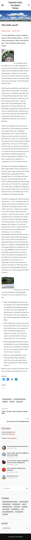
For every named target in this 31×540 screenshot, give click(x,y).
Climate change (23, 501)
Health (24, 504)
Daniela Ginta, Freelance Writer (15, 5)
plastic (12, 401)
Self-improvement (8, 511)
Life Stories (6, 509)
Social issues (19, 511)
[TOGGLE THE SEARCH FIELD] (28, 5)
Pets (22, 509)
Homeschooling (7, 506)
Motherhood (15, 509)
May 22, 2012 (16, 31)
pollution (20, 401)
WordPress (19, 536)
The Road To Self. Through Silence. (18, 421)
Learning (24, 506)
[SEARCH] (26, 488)
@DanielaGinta (10, 434)
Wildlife (5, 514)
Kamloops (17, 506)
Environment (16, 504)
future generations (19, 399)
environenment (7, 399)
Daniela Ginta (6, 31)
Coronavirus (6, 504)
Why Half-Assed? (10, 25)
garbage (5, 401)
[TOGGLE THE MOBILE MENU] (3, 5)
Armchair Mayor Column (10, 501)
